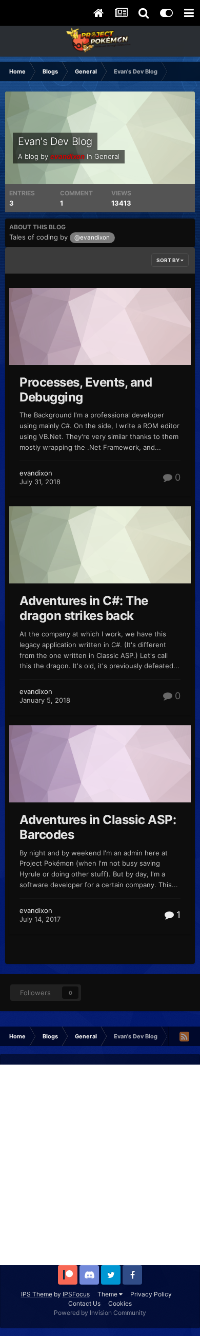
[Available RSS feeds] (184, 1036)
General (106, 156)
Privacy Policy (151, 1294)
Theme (108, 1294)
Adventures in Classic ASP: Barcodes (97, 827)
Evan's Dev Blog (55, 141)
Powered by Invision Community (100, 1312)
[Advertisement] (100, 1165)
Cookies (120, 1303)
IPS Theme (36, 1294)
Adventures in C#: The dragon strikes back (83, 608)
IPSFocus (76, 1294)
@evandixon (92, 237)
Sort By (168, 260)
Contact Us (84, 1303)
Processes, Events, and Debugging (85, 390)
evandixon (35, 473)
